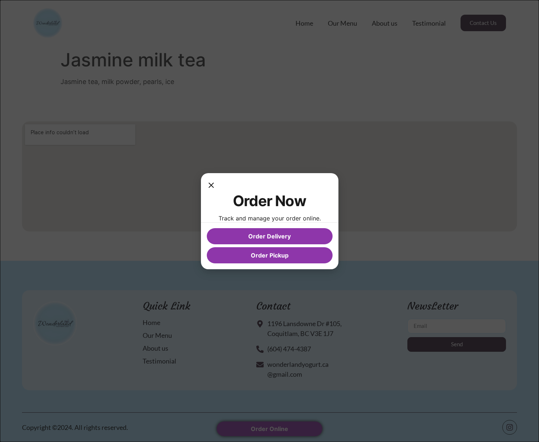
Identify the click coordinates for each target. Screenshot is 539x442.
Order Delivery (269, 236)
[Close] (211, 186)
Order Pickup (270, 255)
